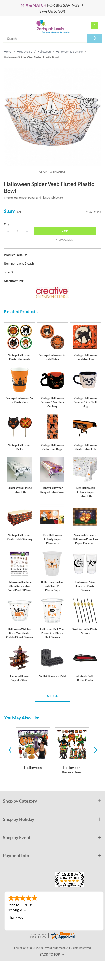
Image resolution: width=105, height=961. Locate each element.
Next (95, 750)
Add (65, 231)
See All (52, 696)
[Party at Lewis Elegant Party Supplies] (52, 25)
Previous (10, 750)
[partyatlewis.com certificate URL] (52, 935)
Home (7, 51)
